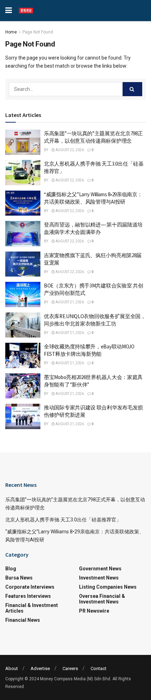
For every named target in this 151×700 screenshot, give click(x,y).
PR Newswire (94, 611)
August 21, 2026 (69, 302)
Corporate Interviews (29, 587)
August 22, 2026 (69, 150)
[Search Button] (132, 89)
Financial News (22, 620)
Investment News (99, 578)
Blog (10, 568)
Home (11, 32)
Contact (98, 668)
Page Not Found (37, 32)
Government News (100, 568)
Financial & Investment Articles (31, 608)
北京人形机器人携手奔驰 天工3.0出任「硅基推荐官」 (63, 519)
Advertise (40, 668)
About (11, 668)
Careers (70, 668)
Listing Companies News (108, 587)
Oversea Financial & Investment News (102, 599)
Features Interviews (28, 596)
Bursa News (19, 578)
